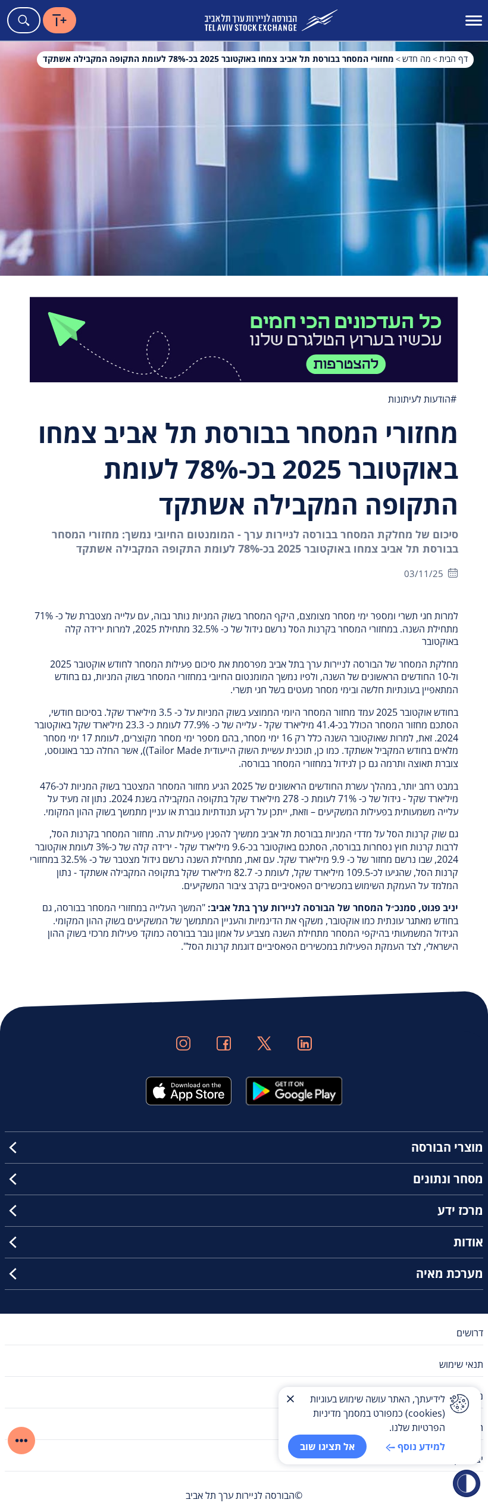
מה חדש (416, 58)
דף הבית (453, 58)
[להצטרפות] (244, 338)
